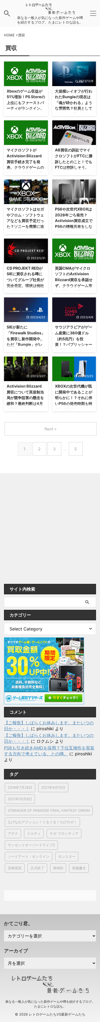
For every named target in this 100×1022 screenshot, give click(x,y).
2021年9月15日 (53, 787)
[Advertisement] (50, 531)
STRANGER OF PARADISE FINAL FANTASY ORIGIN (49, 810)
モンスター (66, 856)
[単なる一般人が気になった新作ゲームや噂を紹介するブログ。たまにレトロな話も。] (50, 11)
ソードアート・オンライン (28, 856)
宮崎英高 (15, 868)
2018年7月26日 (20, 787)
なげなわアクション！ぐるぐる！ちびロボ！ (42, 822)
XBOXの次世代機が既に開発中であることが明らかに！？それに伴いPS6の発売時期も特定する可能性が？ (73, 397)
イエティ (34, 833)
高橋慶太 (79, 868)
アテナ (13, 833)
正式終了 (37, 868)
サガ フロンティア (64, 833)
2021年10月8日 (20, 799)
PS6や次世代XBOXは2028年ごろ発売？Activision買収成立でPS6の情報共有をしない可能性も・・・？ (74, 220)
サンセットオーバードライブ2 (31, 845)
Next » (51, 428)
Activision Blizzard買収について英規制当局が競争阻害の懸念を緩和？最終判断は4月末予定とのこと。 (25, 397)
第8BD (58, 868)
